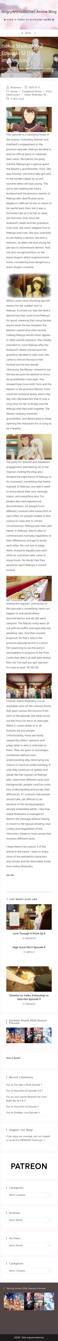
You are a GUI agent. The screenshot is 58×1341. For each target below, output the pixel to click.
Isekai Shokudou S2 (35, 94)
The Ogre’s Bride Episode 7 (28, 1084)
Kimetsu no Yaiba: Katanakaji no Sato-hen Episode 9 (29, 997)
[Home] (2, 68)
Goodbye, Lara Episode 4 (26, 1112)
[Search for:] (34, 33)
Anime (14, 91)
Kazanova (16, 87)
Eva (8, 1084)
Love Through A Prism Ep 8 (29, 933)
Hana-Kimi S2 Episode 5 (26, 1106)
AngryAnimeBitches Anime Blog (29, 11)
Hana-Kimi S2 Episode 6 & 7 (28, 1090)
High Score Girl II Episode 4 (29, 947)
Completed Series (32, 91)
